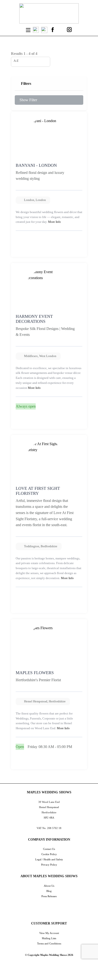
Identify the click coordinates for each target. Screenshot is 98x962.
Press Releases (49, 896)
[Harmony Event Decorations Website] (31, 422)
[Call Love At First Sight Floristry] (20, 606)
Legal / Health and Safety (49, 859)
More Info (54, 222)
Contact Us (49, 849)
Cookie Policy (49, 854)
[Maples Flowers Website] (31, 763)
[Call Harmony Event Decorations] (20, 422)
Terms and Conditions (49, 943)
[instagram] (69, 30)
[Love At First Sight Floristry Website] (31, 606)
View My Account (49, 933)
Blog (49, 891)
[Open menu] (28, 30)
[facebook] (53, 30)
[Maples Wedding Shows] (49, 13)
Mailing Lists (49, 938)
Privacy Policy (49, 864)
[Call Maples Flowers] (20, 763)
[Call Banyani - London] (20, 250)
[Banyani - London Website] (31, 250)
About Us (49, 885)
